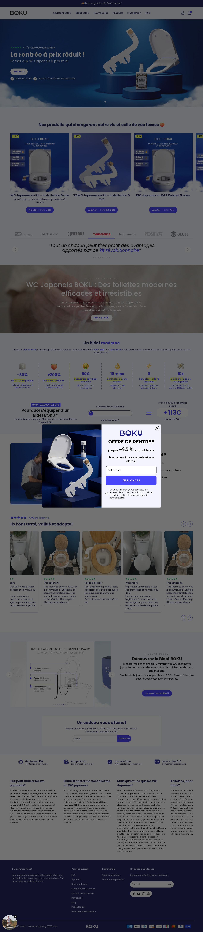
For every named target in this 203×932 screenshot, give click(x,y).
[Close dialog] (157, 428)
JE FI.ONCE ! (131, 480)
